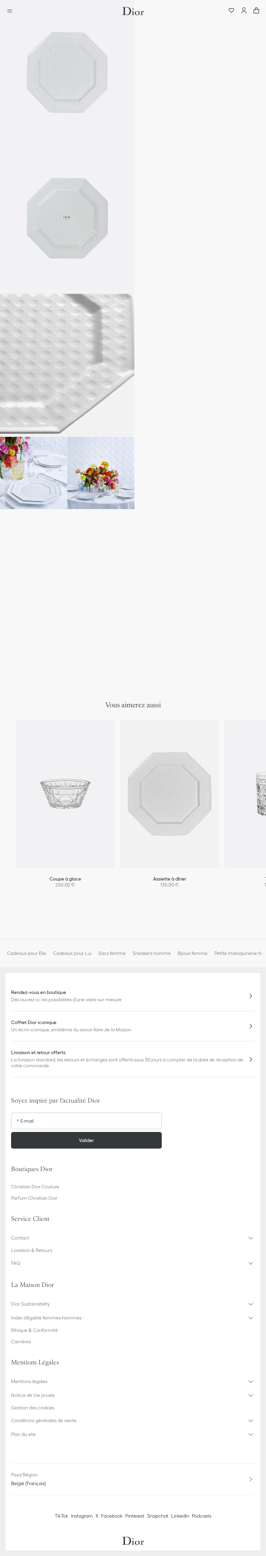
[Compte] (244, 11)
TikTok (61, 1516)
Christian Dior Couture (35, 1186)
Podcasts (201, 1516)
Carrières (21, 1341)
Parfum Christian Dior (34, 1198)
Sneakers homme (152, 953)
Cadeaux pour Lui (72, 953)
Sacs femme (112, 953)
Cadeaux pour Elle (26, 953)
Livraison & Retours (31, 1250)
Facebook (112, 1516)
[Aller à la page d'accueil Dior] (133, 11)
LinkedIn (180, 1516)
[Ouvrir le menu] (12, 11)
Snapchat (157, 1516)
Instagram (82, 1516)
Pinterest (134, 1516)
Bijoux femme (192, 953)
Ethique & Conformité (34, 1330)
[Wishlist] (231, 11)
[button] (67, 72)
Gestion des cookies (32, 1407)
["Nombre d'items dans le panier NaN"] (256, 11)
